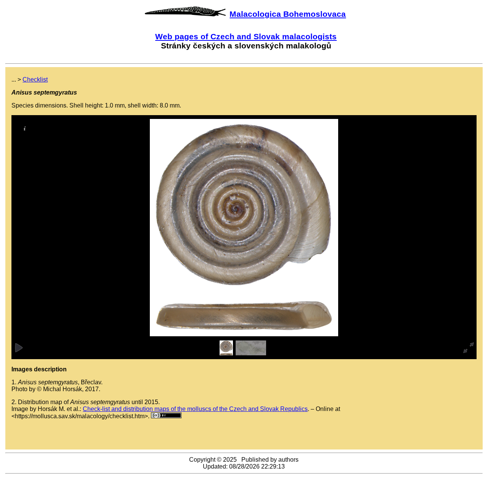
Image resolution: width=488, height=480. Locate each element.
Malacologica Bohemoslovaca (288, 14)
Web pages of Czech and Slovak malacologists (246, 36)
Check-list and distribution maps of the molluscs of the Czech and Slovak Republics (195, 409)
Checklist (35, 79)
